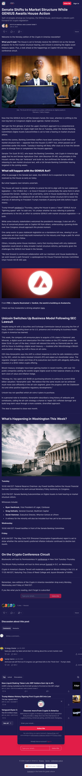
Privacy (41, 761)
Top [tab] (4, 677)
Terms (47, 761)
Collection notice (57, 761)
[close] (61, 701)
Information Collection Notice (40, 735)
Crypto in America (16, 24)
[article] (41, 687)
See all (6, 723)
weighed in (19, 208)
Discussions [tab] (18, 677)
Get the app (51, 766)
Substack (30, 771)
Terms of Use (51, 733)
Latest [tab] (10, 677)
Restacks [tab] (16, 628)
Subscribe (67, 3)
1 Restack (26, 605)
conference (42, 559)
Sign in (76, 3)
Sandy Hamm (10, 659)
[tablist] (11, 628)
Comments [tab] (7, 628)
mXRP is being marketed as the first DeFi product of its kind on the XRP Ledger (30, 686)
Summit (49, 564)
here (43, 308)
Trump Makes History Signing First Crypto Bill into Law (26, 696)
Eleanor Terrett (31, 24)
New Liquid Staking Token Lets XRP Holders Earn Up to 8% (28, 683)
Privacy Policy (57, 735)
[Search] (78, 677)
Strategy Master (10, 648)
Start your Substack (35, 766)
